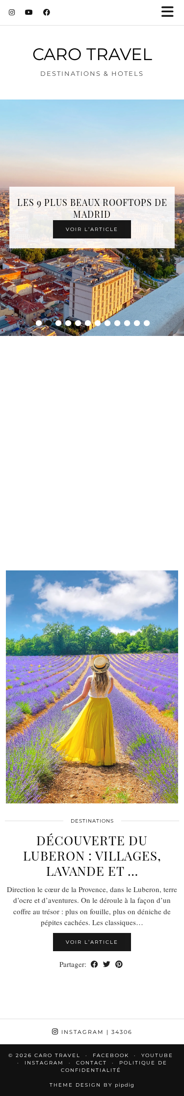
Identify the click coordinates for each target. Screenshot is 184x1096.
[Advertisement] (92, 440)
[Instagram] (12, 12)
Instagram (95, 1032)
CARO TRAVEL (92, 54)
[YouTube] (29, 12)
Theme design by (92, 1085)
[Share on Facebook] (94, 964)
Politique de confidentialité (114, 1066)
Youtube (157, 1055)
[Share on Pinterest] (119, 964)
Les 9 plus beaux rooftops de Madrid (92, 208)
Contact (91, 1063)
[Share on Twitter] (107, 964)
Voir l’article (92, 229)
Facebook (111, 1055)
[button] (171, 12)
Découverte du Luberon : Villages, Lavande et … (92, 855)
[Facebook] (47, 12)
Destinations (92, 821)
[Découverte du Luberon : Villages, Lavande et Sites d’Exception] (92, 687)
